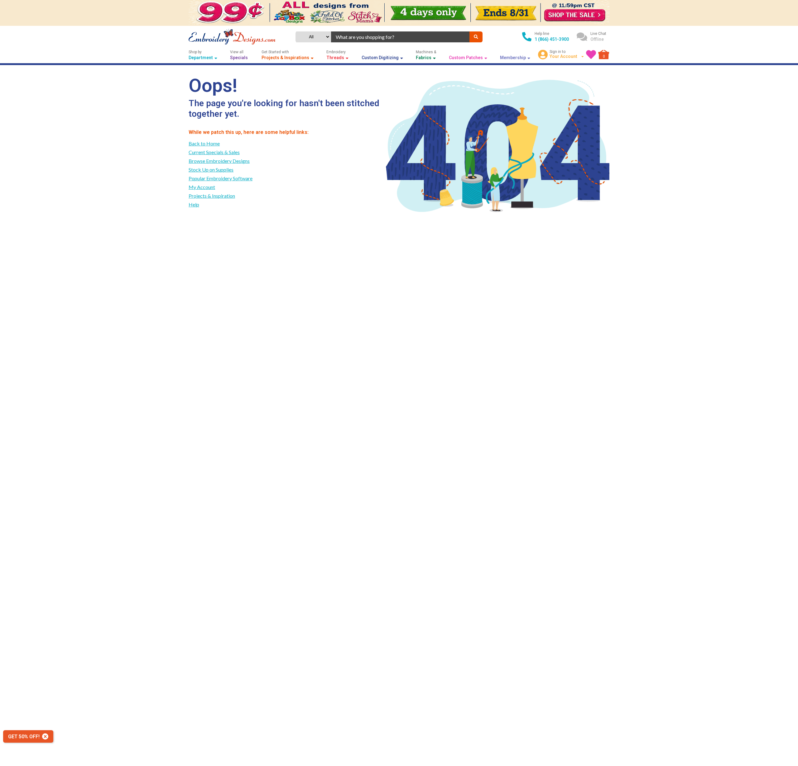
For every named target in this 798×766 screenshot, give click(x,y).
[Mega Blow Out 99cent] (399, 13)
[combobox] (400, 36)
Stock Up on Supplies (211, 170)
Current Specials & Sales (214, 152)
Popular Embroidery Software (220, 178)
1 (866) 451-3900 (552, 39)
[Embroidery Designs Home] (232, 37)
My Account (202, 187)
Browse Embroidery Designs (219, 161)
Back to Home (204, 143)
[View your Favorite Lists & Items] (591, 54)
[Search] (476, 36)
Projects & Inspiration (212, 196)
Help (194, 204)
